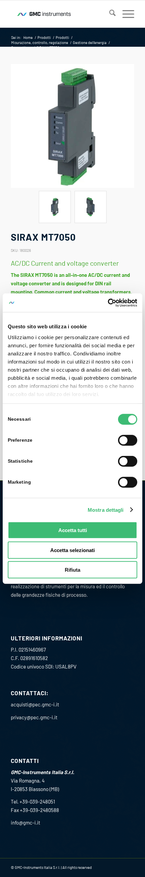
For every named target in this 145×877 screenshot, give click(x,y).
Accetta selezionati (72, 550)
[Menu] (125, 13)
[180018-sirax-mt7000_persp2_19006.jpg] (91, 207)
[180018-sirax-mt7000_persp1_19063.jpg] (72, 126)
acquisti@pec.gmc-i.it (35, 704)
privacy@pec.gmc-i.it (34, 717)
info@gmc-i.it (25, 822)
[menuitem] (109, 13)
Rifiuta (72, 570)
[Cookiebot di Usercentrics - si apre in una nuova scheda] (107, 302)
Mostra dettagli (106, 509)
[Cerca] (109, 13)
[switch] (127, 440)
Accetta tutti (72, 530)
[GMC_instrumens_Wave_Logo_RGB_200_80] (60, 13)
